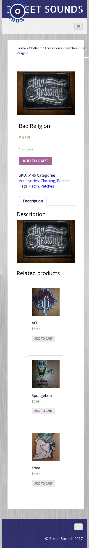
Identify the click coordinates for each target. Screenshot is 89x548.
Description (33, 200)
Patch (34, 186)
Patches (71, 48)
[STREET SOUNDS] (18, 11)
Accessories (53, 48)
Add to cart (35, 161)
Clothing (35, 48)
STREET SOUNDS (44, 9)
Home (21, 48)
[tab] (33, 201)
